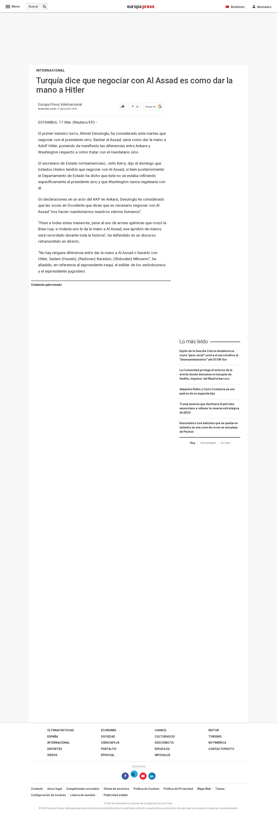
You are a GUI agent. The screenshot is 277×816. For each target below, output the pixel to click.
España (52, 737)
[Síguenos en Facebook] (125, 777)
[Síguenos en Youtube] (143, 777)
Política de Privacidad (178, 789)
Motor (213, 730)
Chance (160, 730)
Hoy (192, 443)
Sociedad (108, 737)
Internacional (58, 743)
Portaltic (109, 749)
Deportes (54, 749)
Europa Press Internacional (60, 105)
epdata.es (162, 749)
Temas (220, 789)
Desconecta (164, 743)
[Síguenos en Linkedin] (152, 777)
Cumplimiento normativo (82, 789)
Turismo (215, 737)
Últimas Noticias (60, 730)
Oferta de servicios (116, 789)
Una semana (208, 443)
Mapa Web (204, 789)
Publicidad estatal (116, 795)
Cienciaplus (110, 743)
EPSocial (108, 755)
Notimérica (217, 743)
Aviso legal (54, 789)
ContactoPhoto (221, 749)
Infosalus (162, 755)
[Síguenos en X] (134, 777)
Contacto (37, 789)
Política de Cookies (146, 789)
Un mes (225, 443)
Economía (108, 730)
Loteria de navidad (82, 795)
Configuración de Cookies (48, 795)
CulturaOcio (165, 737)
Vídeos (52, 755)
